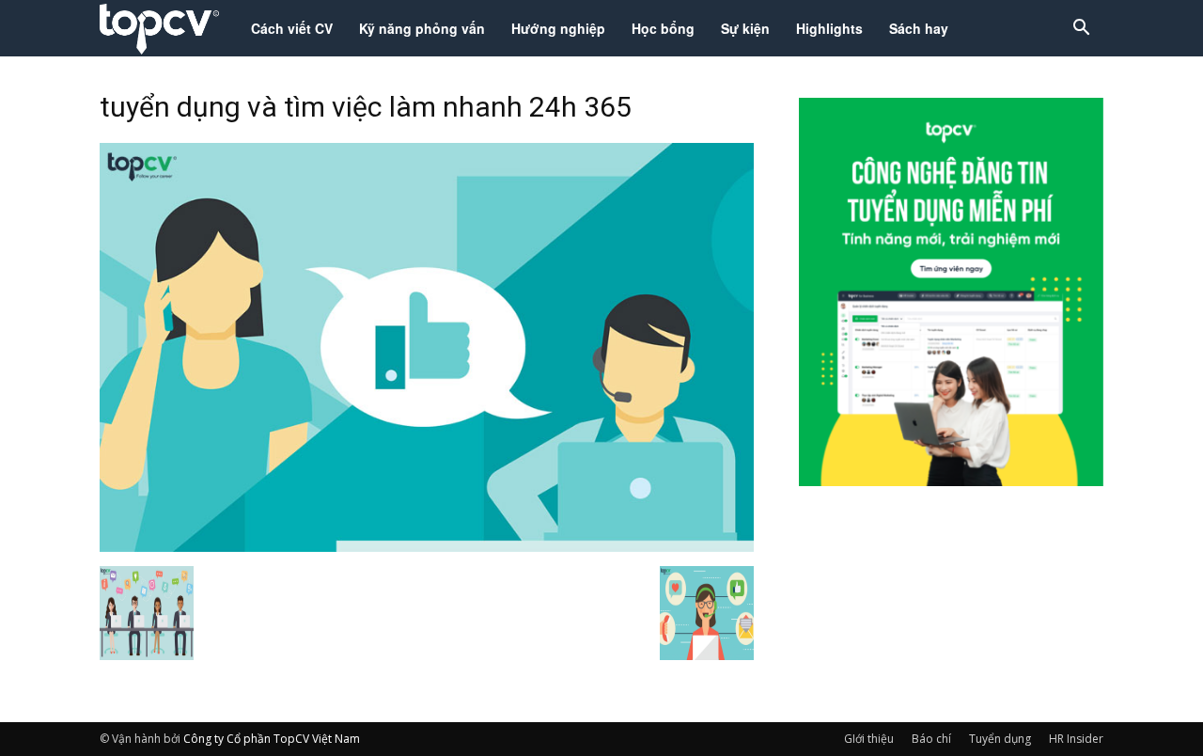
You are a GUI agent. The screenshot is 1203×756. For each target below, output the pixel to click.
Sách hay (918, 28)
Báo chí (931, 739)
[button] (1080, 30)
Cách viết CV (292, 28)
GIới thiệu (869, 739)
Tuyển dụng (1000, 739)
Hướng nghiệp (558, 28)
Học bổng (663, 28)
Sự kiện (745, 28)
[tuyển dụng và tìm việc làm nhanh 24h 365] (427, 546)
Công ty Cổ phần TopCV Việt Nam (271, 739)
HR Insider (1076, 739)
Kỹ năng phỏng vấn (422, 28)
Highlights (829, 28)
